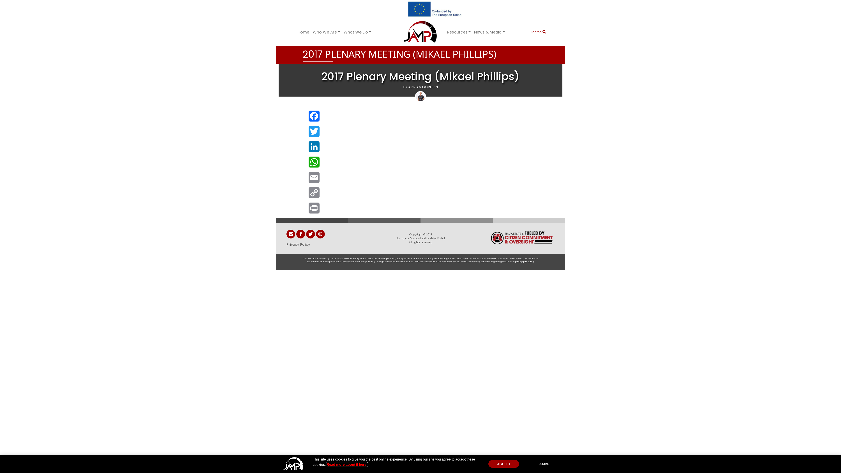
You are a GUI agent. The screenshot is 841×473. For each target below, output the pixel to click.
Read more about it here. (347, 464)
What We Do (356, 32)
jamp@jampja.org (525, 261)
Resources (457, 32)
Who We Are (325, 32)
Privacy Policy (298, 244)
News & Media (488, 32)
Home (303, 32)
